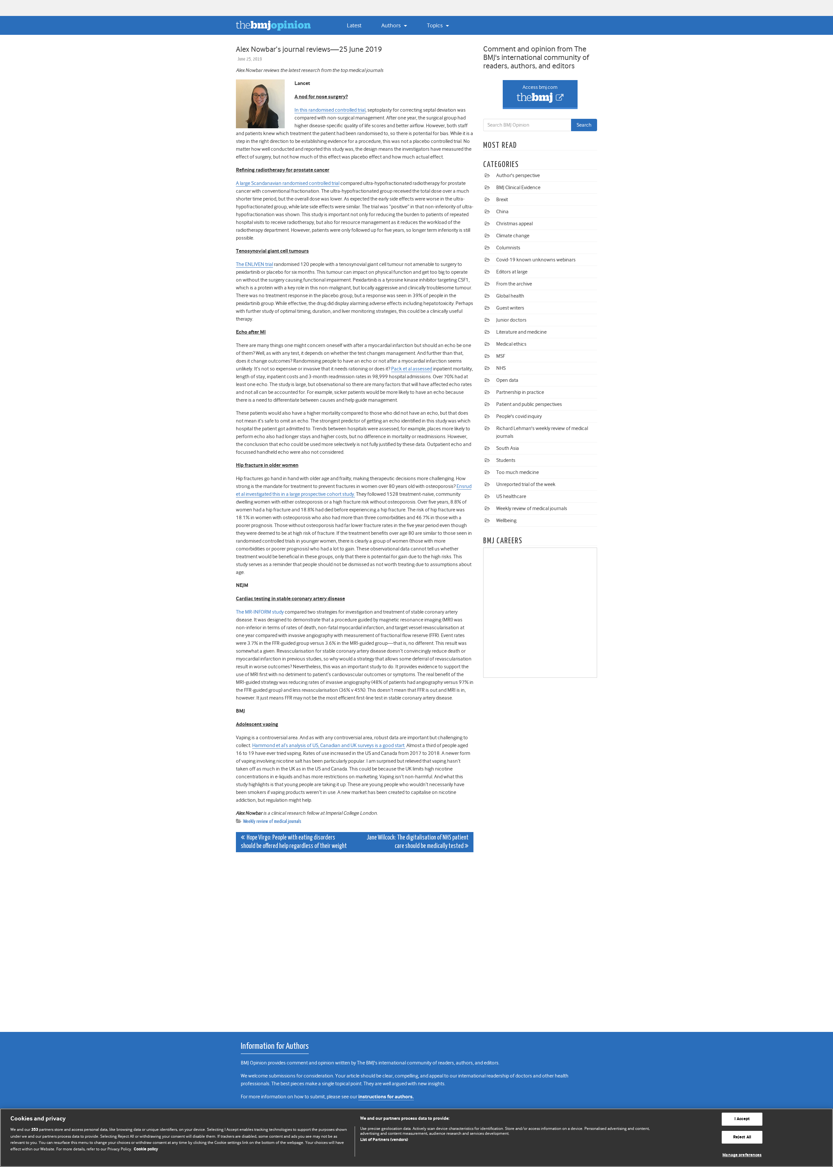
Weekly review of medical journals (272, 821)
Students (505, 460)
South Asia (507, 448)
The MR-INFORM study (260, 612)
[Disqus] (354, 938)
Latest (354, 25)
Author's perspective (518, 175)
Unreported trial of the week (525, 484)
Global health (510, 296)
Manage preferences (741, 1155)
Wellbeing (506, 520)
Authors (391, 25)
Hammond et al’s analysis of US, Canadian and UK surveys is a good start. (328, 745)
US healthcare (511, 496)
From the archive (514, 284)
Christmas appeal (514, 224)
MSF (500, 356)
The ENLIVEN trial (254, 264)
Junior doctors (511, 320)
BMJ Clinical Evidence (518, 187)
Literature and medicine (521, 332)
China (502, 212)
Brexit (502, 199)
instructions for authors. (386, 1097)
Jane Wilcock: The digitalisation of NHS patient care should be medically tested (418, 842)
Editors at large (511, 272)
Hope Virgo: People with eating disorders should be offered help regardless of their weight (294, 842)
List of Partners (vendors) (384, 1139)
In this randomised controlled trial (329, 110)
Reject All (742, 1137)
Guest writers (510, 308)
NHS (501, 368)
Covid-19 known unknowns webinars (536, 260)
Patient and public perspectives (529, 404)
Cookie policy (146, 1149)
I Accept (742, 1119)
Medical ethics (511, 344)
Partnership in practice (520, 392)
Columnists (508, 248)
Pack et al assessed (411, 369)
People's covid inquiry (519, 416)
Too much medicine (517, 472)
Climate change (512, 236)
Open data (507, 380)
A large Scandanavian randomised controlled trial (287, 183)
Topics (435, 25)
